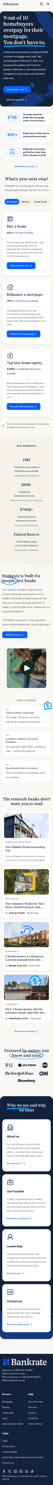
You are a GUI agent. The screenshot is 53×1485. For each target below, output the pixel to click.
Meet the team (14, 1273)
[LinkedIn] (21, 1471)
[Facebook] (4, 1471)
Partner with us (35, 1424)
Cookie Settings (9, 1452)
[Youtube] (26, 1471)
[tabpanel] (26, 314)
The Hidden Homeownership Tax (25, 848)
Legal (4, 1440)
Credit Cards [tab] (40, 201)
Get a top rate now (19, 265)
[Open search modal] (41, 4)
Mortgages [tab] (12, 201)
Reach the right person (18, 1324)
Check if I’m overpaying (21, 334)
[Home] (12, 4)
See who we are (14, 1163)
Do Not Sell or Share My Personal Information (23, 1457)
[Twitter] (9, 1471)
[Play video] (26, 668)
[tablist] (26, 201)
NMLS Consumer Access (13, 1373)
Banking (6, 1407)
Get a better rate (15, 89)
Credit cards (8, 1412)
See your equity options (22, 406)
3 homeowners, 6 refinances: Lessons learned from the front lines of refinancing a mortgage (24, 961)
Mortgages (7, 1401)
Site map (32, 1407)
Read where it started (17, 1218)
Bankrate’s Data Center (12, 1424)
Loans (5, 1418)
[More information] (47, 113)
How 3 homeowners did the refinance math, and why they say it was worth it (25, 1012)
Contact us (33, 1418)
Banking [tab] (26, 201)
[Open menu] (48, 4)
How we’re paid (13, 634)
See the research (15, 99)
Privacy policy (8, 1446)
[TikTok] (32, 1471)
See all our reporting (25, 1031)
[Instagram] (15, 1471)
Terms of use (8, 1463)
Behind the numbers (25, 166)
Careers (32, 1412)
